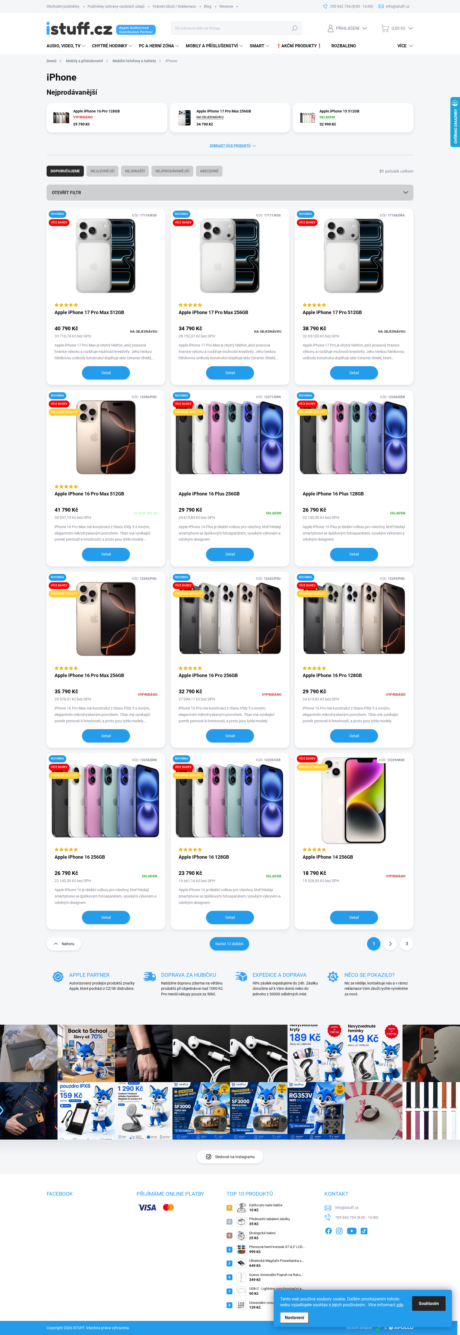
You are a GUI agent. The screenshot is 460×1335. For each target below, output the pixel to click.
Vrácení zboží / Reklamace (174, 6)
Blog (207, 6)
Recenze (226, 6)
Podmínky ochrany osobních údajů (116, 6)
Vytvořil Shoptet (359, 1327)
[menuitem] (67, 46)
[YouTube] (352, 1230)
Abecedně (209, 171)
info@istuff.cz (347, 1207)
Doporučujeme (65, 171)
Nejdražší (135, 171)
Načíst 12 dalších (229, 944)
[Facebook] (328, 1230)
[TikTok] (364, 1230)
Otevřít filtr (66, 192)
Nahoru (68, 944)
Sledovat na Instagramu (235, 1157)
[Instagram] (339, 1230)
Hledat (294, 28)
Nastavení (294, 1317)
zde (399, 1304)
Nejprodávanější (172, 171)
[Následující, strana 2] (390, 943)
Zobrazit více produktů (230, 146)
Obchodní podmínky (63, 6)
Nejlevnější (102, 171)
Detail (106, 373)
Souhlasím (429, 1303)
